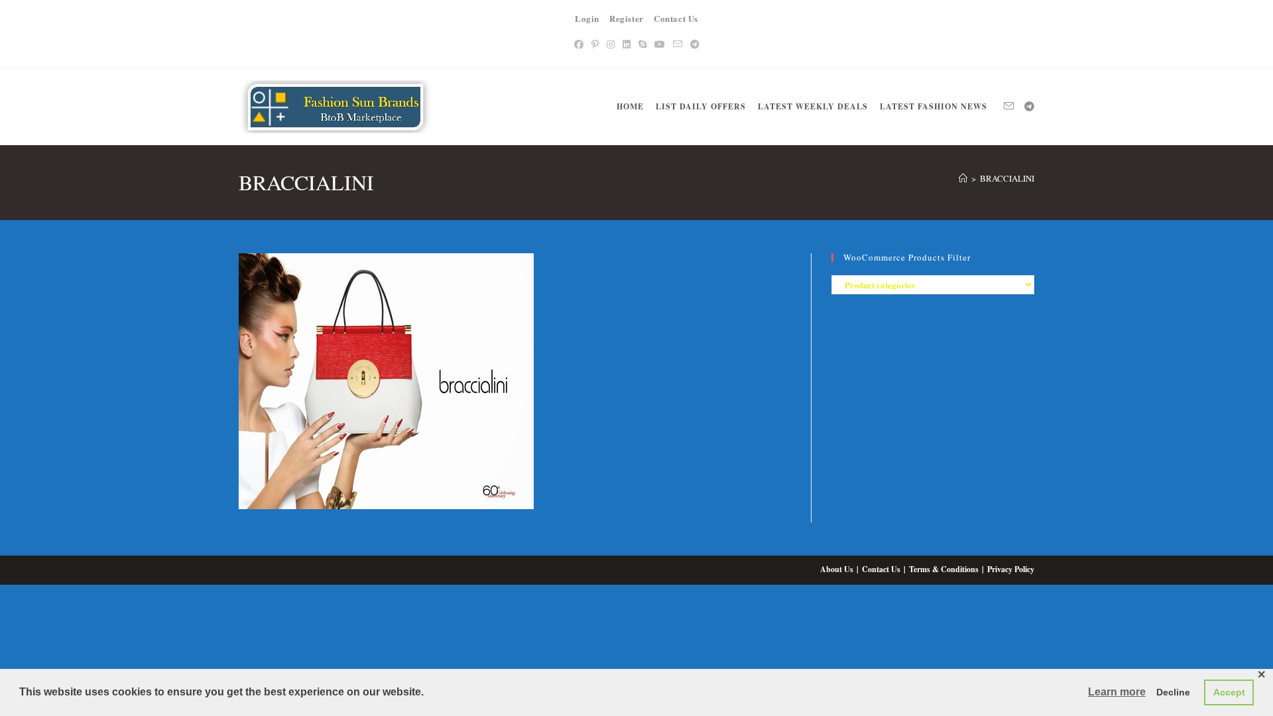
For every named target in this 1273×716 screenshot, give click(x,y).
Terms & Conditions (944, 569)
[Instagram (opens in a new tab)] (611, 44)
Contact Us (676, 18)
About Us (836, 569)
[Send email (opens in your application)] (677, 44)
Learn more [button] (1117, 691)
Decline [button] (1173, 692)
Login (587, 18)
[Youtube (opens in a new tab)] (659, 44)
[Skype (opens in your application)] (642, 44)
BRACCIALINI (1007, 178)
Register (626, 18)
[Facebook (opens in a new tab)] (578, 44)
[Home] (963, 178)
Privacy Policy (1010, 569)
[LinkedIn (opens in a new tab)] (627, 44)
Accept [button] (1229, 692)
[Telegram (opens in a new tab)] (694, 44)
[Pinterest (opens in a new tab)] (595, 44)
